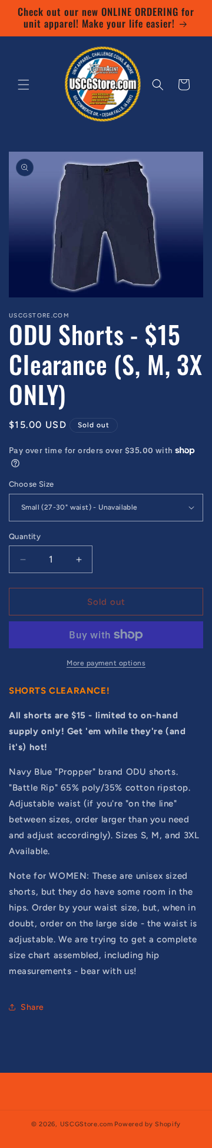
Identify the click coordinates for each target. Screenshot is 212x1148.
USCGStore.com (86, 1124)
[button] (24, 85)
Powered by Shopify (147, 1124)
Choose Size (31, 484)
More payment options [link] (106, 663)
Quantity (25, 536)
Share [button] (32, 1007)
